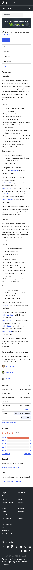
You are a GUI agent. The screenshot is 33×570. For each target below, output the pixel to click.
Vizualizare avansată (9, 423)
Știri (3, 496)
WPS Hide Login (8, 188)
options (23, 417)
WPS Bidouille (7, 194)
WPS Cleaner (7, 199)
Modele (20, 502)
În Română (9, 542)
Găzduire (5, 499)
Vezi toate (27, 454)
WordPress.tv (7, 518)
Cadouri (20, 518)
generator (27, 413)
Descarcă (6, 40)
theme (28, 417)
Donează (21, 515)
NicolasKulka (8, 35)
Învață (4, 508)
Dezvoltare (7, 61)
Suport (6, 66)
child (15, 413)
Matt (4, 527)
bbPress (5, 531)
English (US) (27, 409)
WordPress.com (8, 524)
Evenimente (21, 512)
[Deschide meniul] (30, 2)
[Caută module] (21, 15)
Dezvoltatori (6, 515)
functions (21, 413)
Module (19, 499)
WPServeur (14, 170)
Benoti (8, 379)
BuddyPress (7, 534)
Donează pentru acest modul (11, 481)
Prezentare (21, 493)
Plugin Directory (7, 8)
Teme (19, 496)
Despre (4, 493)
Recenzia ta (6, 454)
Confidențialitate (7, 502)
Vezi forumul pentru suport (10, 467)
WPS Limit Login (8, 183)
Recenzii (6, 52)
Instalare (7, 56)
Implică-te (20, 508)
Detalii (6, 47)
